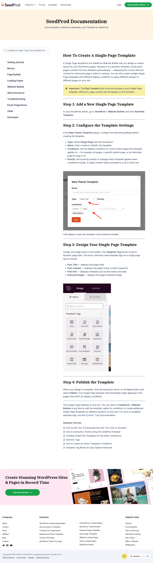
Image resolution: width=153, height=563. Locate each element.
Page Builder (14, 74)
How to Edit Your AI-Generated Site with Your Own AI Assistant (96, 428)
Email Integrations (17, 105)
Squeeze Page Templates (89, 530)
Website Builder (15, 86)
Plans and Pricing (132, 530)
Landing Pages (15, 80)
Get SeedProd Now (136, 5)
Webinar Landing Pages (88, 537)
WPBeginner (130, 545)
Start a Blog (129, 538)
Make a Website (131, 541)
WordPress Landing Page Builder (52, 523)
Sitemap (31, 557)
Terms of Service (8, 557)
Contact (5, 541)
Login (119, 5)
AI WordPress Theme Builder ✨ (92, 523)
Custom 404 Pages (47, 538)
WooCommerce (15, 93)
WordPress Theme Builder (89, 527)
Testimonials (65, 5)
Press (4, 530)
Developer (13, 117)
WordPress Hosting (133, 534)
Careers (5, 527)
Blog (4, 538)
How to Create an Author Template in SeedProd (89, 443)
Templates (52, 5)
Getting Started (15, 62)
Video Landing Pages (87, 541)
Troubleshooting (16, 99)
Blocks (11, 68)
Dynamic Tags (93, 415)
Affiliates (5, 534)
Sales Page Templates (88, 534)
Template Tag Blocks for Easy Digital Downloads (89, 447)
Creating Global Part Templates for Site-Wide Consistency (94, 435)
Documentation (131, 527)
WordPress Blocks (86, 545)
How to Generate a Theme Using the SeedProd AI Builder (93, 432)
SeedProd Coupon (42, 557)
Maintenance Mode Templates (51, 534)
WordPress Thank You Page (50, 541)
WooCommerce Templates (49, 527)
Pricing (42, 5)
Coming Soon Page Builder (50, 530)
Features (29, 5)
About (4, 523)
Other (10, 111)
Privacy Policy (21, 557)
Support (128, 523)
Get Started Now (21, 492)
